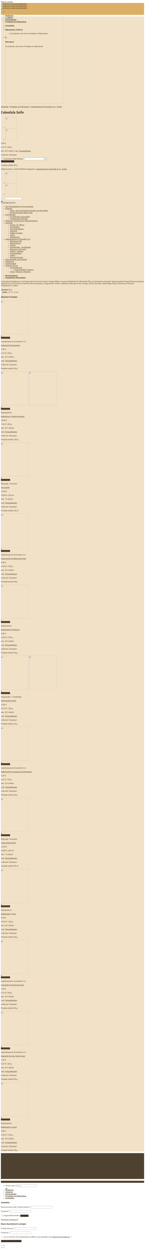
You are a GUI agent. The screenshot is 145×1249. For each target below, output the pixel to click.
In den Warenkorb (7, 161)
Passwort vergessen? (9, 1220)
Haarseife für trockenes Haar (12, 985)
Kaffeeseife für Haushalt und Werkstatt (16, 772)
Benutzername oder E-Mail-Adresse (16, 1207)
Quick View (5, 338)
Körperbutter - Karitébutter (20, 247)
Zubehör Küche (11, 266)
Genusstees (15, 227)
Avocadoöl (5, 488)
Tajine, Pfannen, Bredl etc (20, 272)
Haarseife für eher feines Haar (13, 1056)
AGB (7, 1166)
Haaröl (12, 245)
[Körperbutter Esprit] (11, 139)
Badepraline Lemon (9, 1127)
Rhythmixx (9, 262)
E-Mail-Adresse (7, 1228)
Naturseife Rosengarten (10, 345)
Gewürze (13, 231)
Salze (12, 235)
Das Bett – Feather (13, 1176)
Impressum (9, 1164)
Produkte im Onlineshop (19, 107)
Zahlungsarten (11, 1158)
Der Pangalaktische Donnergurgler (19, 207)
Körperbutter (11, 1194)
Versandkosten (25, 151)
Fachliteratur (10, 215)
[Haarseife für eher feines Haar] (11, 128)
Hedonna (9, 16)
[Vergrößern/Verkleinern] (4, 1245)
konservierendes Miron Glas (21, 213)
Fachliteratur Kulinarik (19, 219)
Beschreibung (11, 276)
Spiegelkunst (10, 1174)
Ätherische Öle (16, 241)
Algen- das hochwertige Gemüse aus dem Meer (29, 211)
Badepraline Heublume (10, 630)
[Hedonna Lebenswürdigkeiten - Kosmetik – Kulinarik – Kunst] (14, 6)
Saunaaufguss (16, 253)
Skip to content (7, 2)
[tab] (74, 276)
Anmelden (24, 1216)
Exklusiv (8, 209)
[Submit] (2, 201)
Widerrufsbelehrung (13, 1162)
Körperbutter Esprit (8, 701)
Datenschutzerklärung (61, 1237)
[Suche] (6, 1188)
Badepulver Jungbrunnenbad (12, 416)
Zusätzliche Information (15, 278)
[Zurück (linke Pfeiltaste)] (2, 1247)
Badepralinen (15, 243)
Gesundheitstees (17, 229)
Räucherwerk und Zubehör (16, 260)
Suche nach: (10, 1186)
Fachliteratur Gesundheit (20, 217)
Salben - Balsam (16, 251)
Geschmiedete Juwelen (23, 270)
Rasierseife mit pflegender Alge (13, 559)
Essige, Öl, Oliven (17, 225)
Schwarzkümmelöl (8, 843)
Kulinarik (9, 223)
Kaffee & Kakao (16, 233)
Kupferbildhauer (11, 1178)
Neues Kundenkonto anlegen (11, 1241)
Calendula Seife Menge (13, 159)
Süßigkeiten (15, 237)
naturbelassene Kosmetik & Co (43, 107)
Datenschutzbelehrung (14, 1160)
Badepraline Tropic (8, 914)
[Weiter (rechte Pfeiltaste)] (4, 1247)
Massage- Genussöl (18, 249)
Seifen (59, 107)
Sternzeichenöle (16, 257)
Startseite (4, 107)
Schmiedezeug (16, 268)
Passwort (5, 1211)
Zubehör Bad (10, 264)
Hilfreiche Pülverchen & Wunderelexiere (21, 221)
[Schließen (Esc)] (2, 1245)
